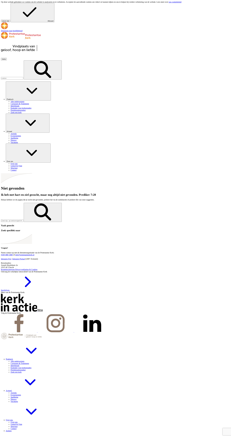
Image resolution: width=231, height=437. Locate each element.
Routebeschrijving (8, 269)
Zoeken (9, 431)
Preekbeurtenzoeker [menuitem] (18, 110)
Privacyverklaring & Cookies (26, 269)
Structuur (14, 426)
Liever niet (5, 21)
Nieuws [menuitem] (13, 140)
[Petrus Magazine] (40, 311)
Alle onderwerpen (17, 361)
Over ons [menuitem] (14, 164)
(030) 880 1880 (7, 255)
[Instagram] (56, 332)
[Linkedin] (92, 332)
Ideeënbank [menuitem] (15, 106)
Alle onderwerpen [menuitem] (17, 102)
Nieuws (13, 399)
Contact (13, 429)
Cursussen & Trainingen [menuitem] (20, 104)
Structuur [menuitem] (14, 168)
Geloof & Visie (16, 424)
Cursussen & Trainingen (20, 363)
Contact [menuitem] (13, 170)
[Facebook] (19, 332)
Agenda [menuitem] (14, 134)
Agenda (14, 393)
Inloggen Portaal (18, 259)
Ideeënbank (15, 366)
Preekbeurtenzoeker (18, 370)
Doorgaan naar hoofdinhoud (11, 31)
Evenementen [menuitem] (16, 136)
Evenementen (16, 395)
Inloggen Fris (6, 259)
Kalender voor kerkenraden (21, 368)
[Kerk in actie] (19, 311)
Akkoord (50, 21)
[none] (118, 97)
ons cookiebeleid (175, 2)
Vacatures (14, 401)
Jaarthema (14, 397)
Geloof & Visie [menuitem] (16, 166)
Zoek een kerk (16, 372)
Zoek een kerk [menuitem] (16, 112)
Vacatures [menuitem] (14, 142)
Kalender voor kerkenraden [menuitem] (21, 108)
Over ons (10, 161)
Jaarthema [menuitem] (14, 138)
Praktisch (10, 99)
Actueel (10, 131)
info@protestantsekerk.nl (24, 255)
